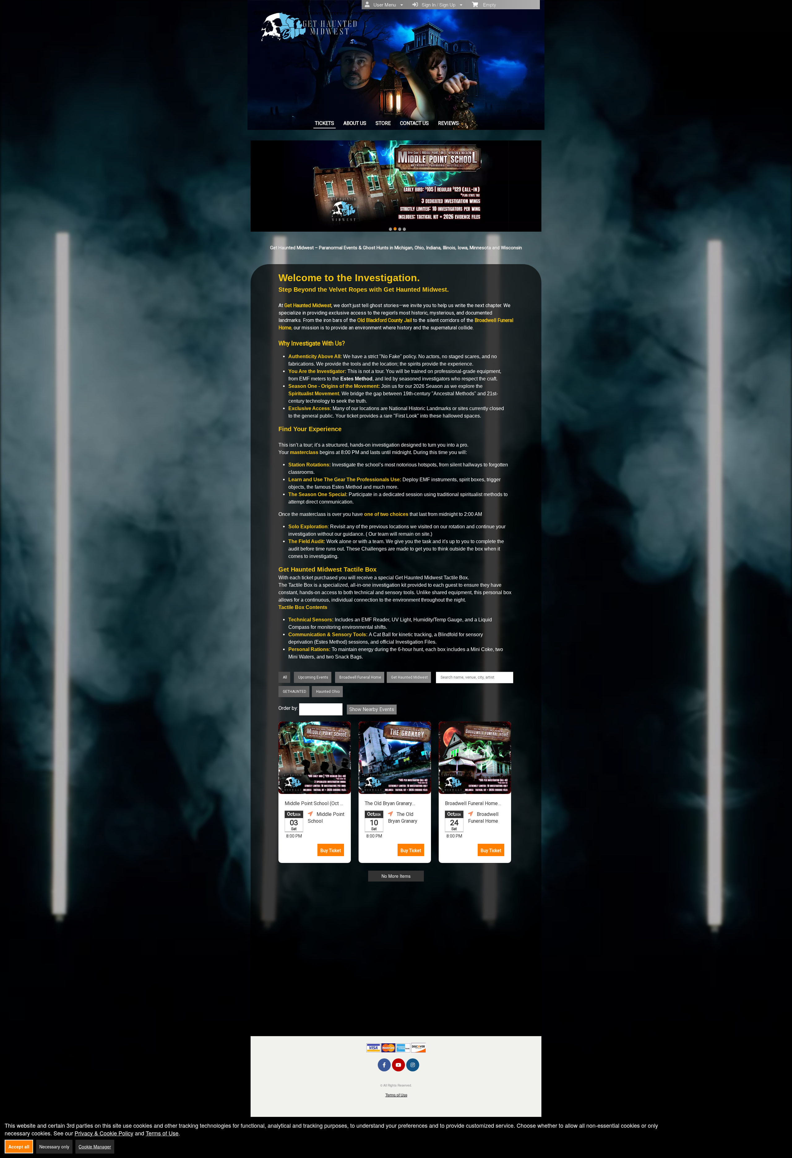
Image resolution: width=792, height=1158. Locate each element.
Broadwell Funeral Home (360, 677)
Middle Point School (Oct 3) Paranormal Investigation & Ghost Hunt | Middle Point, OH (314, 804)
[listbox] (320, 709)
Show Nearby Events (371, 709)
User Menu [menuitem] (383, 4)
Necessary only (54, 1146)
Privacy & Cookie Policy (104, 1133)
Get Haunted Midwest (409, 677)
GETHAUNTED (294, 691)
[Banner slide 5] (396, 186)
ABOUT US (354, 123)
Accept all (18, 1146)
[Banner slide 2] (395, 229)
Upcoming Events (313, 677)
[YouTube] (398, 1065)
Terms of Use (396, 1094)
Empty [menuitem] (487, 4)
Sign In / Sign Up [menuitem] (437, 4)
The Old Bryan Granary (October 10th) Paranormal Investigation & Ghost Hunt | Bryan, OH (393, 804)
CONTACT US (414, 123)
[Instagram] (413, 1065)
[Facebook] (384, 1065)
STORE (383, 123)
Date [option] (308, 709)
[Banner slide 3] (400, 229)
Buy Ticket (331, 850)
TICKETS (324, 123)
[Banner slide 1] (390, 229)
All (285, 677)
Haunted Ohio (328, 691)
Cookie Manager (95, 1146)
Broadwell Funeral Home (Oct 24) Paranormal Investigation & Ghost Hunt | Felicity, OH (473, 804)
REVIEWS (448, 123)
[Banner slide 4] (404, 229)
